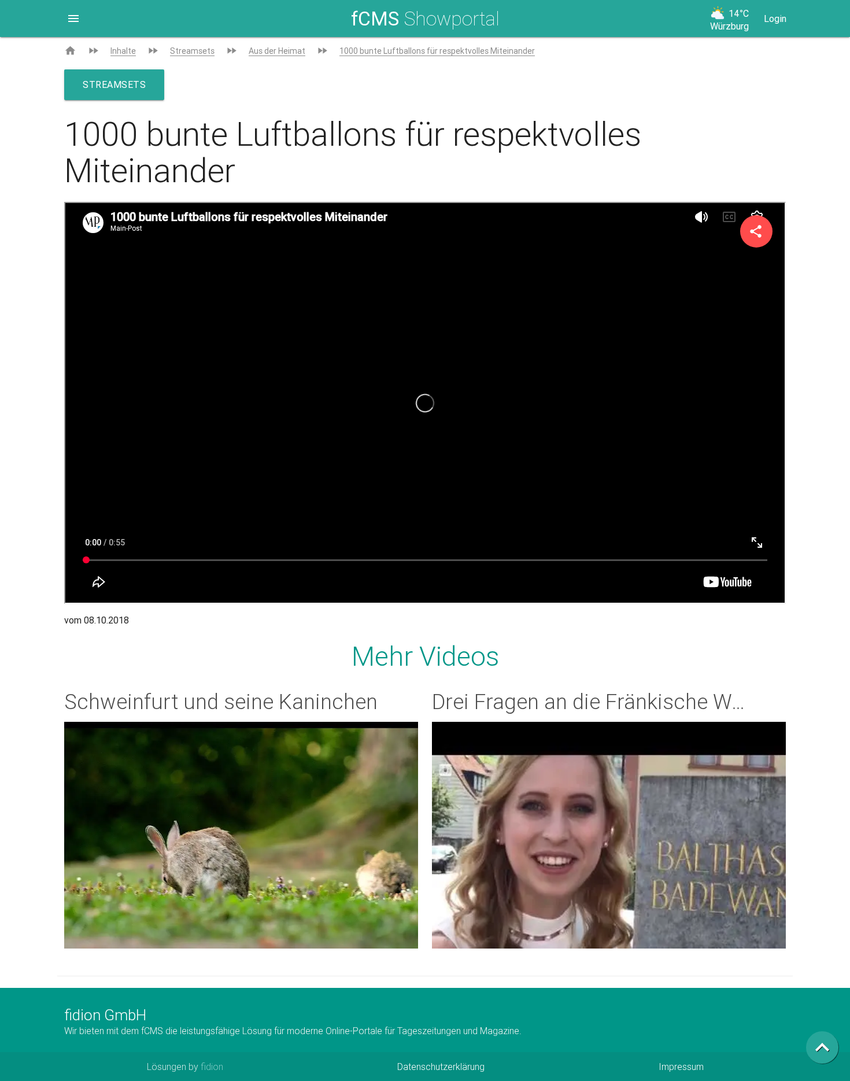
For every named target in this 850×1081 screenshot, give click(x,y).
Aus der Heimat (277, 51)
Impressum (681, 1066)
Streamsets (192, 51)
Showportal (425, 18)
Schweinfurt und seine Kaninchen (221, 701)
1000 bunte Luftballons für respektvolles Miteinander (437, 51)
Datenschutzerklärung (441, 1066)
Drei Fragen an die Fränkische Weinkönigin (629, 701)
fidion (212, 1066)
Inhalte (123, 51)
